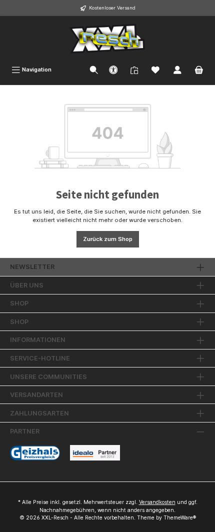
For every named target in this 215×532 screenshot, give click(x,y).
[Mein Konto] (177, 69)
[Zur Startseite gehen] (107, 38)
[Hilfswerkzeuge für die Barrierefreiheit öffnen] (113, 69)
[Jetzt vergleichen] (134, 69)
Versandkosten (157, 502)
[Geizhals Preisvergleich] (35, 453)
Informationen (38, 340)
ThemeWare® (180, 517)
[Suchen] (94, 69)
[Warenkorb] (199, 69)
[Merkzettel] (155, 69)
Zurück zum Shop (107, 239)
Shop (19, 303)
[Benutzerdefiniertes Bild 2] (95, 452)
